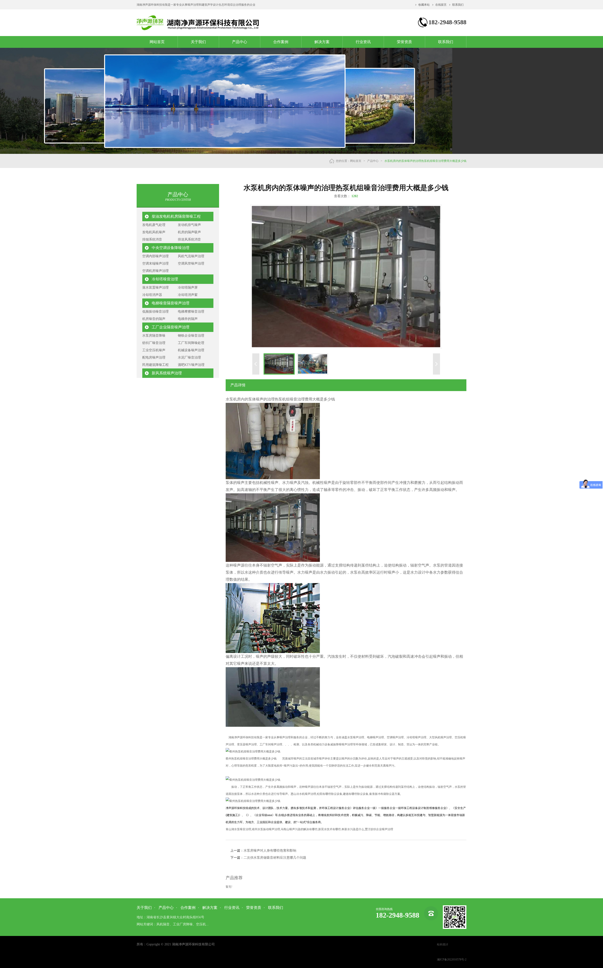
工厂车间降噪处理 (191, 343)
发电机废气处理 (153, 225)
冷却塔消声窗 (188, 295)
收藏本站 (424, 4)
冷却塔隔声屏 (188, 287)
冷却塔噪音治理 (165, 279)
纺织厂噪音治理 (153, 343)
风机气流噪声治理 (191, 256)
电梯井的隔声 (188, 319)
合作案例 (280, 42)
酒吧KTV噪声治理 (191, 365)
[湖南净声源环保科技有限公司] (198, 29)
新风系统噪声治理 (167, 373)
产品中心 (239, 42)
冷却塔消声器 (152, 295)
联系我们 (458, 4)
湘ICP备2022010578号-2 (451, 959)
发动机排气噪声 (189, 225)
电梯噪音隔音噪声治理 (170, 303)
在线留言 (441, 4)
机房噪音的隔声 (153, 319)
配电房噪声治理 (153, 357)
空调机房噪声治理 (155, 271)
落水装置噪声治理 (155, 287)
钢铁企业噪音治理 (191, 335)
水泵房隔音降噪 (153, 335)
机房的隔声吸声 (189, 232)
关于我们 (198, 42)
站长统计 (442, 944)
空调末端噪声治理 (155, 263)
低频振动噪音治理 (155, 311)
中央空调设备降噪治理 (170, 248)
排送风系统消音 (189, 239)
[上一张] (289, 276)
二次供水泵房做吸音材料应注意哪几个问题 (275, 857)
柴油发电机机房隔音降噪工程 (176, 216)
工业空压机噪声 (153, 350)
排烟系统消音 (152, 239)
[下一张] (403, 276)
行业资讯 (363, 42)
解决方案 (322, 42)
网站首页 (157, 42)
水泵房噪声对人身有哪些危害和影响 (270, 850)
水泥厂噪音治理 (189, 357)
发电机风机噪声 (153, 232)
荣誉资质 (404, 42)
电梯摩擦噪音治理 (191, 311)
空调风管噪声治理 (191, 263)
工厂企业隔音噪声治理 (170, 327)
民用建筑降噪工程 (155, 365)
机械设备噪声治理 (191, 350)
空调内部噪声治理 (155, 256)
